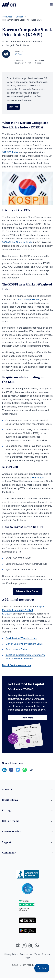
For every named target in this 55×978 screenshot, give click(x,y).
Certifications (10, 800)
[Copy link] (31, 771)
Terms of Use (26, 954)
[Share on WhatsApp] (24, 771)
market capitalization (29, 299)
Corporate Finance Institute (9, 4)
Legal (27, 957)
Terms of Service (42, 954)
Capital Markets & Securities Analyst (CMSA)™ (23, 610)
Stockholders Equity (16, 649)
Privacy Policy (11, 954)
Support (6, 842)
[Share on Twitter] (18, 771)
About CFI (7, 789)
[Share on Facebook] (11, 771)
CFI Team (18, 54)
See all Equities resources (16, 665)
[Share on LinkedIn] (4, 771)
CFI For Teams (10, 821)
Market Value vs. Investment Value (24, 643)
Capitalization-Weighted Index (21, 638)
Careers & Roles (11, 832)
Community (9, 853)
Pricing (6, 810)
